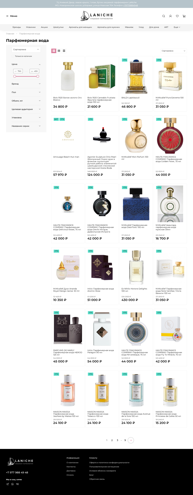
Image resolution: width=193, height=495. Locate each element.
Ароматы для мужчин (108, 27)
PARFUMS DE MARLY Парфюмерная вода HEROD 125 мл (67, 352)
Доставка (71, 471)
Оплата (70, 475)
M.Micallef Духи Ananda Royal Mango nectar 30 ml (66, 289)
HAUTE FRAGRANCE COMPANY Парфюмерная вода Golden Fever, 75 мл (169, 159)
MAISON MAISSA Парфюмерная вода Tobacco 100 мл (97, 414)
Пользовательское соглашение (104, 467)
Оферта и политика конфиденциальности (109, 463)
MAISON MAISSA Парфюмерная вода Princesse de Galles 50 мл (168, 414)
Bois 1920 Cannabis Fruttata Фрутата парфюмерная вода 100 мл (101, 99)
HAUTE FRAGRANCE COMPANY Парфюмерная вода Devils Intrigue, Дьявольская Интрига (100, 228)
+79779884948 (130, 5)
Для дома (154, 27)
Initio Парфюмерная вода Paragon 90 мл (100, 351)
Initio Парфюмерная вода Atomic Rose (100, 289)
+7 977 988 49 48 (17, 472)
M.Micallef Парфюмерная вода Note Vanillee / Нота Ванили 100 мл (168, 290)
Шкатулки (58, 27)
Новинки (31, 27)
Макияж (129, 27)
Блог (91, 475)
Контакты (71, 467)
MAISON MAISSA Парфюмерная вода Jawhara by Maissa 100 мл (66, 414)
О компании (72, 463)
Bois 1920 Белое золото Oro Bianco (67, 98)
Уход (141, 27)
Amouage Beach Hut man (66, 157)
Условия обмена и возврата (102, 471)
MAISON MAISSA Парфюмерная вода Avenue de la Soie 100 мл (136, 414)
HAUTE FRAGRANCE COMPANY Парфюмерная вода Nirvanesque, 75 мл (135, 352)
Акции (44, 27)
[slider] (15, 76)
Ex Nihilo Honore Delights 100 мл (134, 289)
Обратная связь (97, 479)
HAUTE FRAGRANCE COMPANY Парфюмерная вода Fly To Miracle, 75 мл (169, 352)
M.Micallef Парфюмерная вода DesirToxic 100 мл (134, 226)
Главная (10, 33)
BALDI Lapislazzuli (131, 97)
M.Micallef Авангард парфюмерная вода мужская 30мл (166, 227)
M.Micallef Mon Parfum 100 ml (135, 158)
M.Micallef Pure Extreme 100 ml (170, 98)
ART (166, 27)
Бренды (17, 27)
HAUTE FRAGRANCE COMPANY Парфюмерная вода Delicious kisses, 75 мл (67, 227)
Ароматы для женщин (80, 27)
